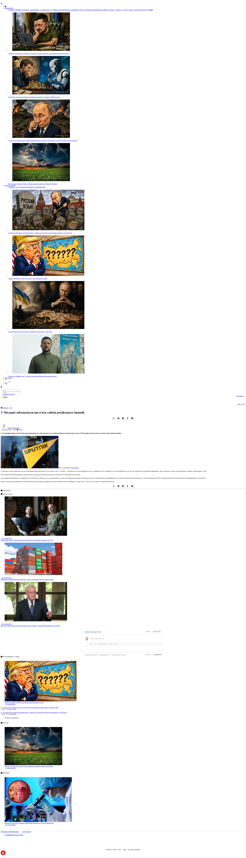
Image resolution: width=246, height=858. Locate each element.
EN (241, 404)
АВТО (126, 10)
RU (244, 404)
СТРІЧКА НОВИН (14, 10)
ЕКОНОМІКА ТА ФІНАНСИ (40, 10)
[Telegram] (123, 418)
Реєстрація (239, 396)
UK (239, 404)
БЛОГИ (22, 187)
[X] (114, 418)
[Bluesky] (118, 418)
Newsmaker (74, 468)
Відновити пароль (9, 394)
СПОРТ (131, 10)
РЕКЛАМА (8, 378)
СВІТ (82, 10)
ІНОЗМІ (42, 187)
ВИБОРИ (64, 10)
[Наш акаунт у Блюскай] (113, 844)
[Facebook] (128, 418)
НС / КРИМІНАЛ (74, 10)
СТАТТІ (17, 187)
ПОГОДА (145, 10)
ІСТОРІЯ (36, 187)
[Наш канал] (133, 844)
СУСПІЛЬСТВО (55, 10)
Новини (5, 408)
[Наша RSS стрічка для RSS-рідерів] (138, 844)
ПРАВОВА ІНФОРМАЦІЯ (10, 832)
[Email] (132, 418)
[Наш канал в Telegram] (122, 844)
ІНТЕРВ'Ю (29, 187)
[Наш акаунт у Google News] (127, 844)
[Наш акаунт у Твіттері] (108, 844)
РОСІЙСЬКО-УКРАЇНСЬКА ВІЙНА (96, 10)
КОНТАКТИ (26, 832)
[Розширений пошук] (6, 383)
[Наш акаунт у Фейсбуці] (117, 844)
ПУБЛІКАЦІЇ (9, 185)
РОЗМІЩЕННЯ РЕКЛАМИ (14, 835)
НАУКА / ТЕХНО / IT (116, 10)
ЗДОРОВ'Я (137, 10)
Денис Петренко (13, 428)
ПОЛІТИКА (25, 10)
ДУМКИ (11, 187)
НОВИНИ (8, 8)
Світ (10, 408)
